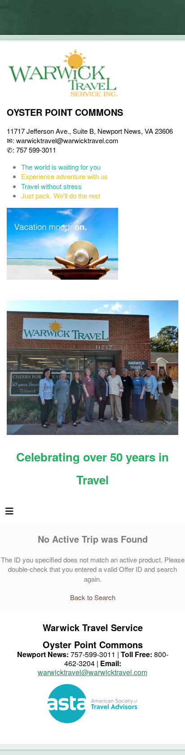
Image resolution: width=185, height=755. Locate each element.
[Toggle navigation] (9, 513)
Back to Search (92, 597)
